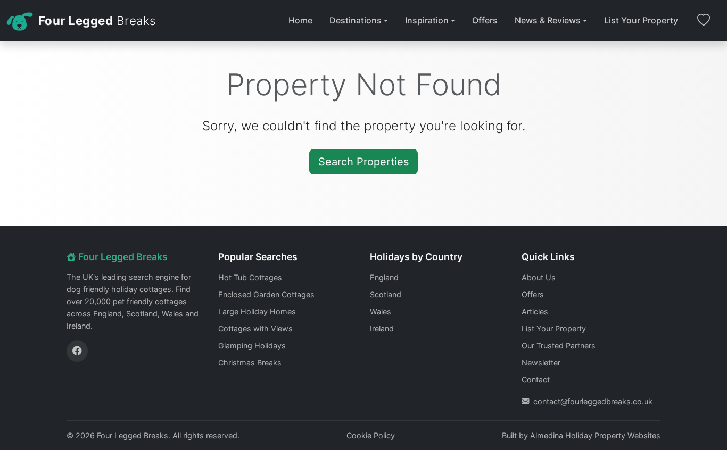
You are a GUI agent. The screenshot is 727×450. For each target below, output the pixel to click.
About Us (539, 277)
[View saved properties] (703, 20)
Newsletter (541, 362)
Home (300, 20)
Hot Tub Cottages (250, 277)
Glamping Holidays (252, 345)
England (384, 277)
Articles (535, 311)
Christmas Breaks (250, 362)
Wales (380, 311)
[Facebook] (77, 351)
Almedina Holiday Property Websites (595, 435)
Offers (485, 20)
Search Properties (363, 161)
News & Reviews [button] (548, 20)
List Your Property (641, 20)
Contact (536, 379)
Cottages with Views (255, 328)
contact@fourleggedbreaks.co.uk (592, 401)
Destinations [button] (355, 20)
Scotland (385, 294)
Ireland (382, 328)
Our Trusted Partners (559, 345)
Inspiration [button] (427, 20)
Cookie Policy (370, 435)
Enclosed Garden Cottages (266, 294)
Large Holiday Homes (257, 311)
